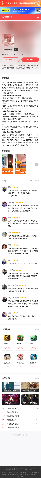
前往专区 (30, 60)
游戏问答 (32, 469)
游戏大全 (8, 469)
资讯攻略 (24, 469)
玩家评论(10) (10, 60)
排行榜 (16, 469)
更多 (36, 329)
